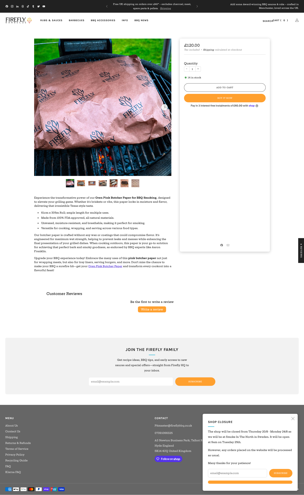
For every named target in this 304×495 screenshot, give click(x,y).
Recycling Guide (16, 460)
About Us (11, 425)
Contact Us (12, 431)
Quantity (191, 63)
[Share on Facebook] (222, 245)
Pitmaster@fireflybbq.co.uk (173, 425)
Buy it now (224, 98)
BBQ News (141, 20)
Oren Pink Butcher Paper (105, 266)
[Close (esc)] (293, 418)
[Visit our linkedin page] (17, 6)
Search (264, 21)
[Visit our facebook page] (7, 6)
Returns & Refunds (18, 443)
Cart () (280, 20)
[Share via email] (228, 245)
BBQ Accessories (103, 20)
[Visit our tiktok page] (28, 6)
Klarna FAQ (13, 472)
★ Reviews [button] (301, 250)
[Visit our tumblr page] (33, 6)
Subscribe (281, 473)
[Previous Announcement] (106, 6)
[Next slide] (164, 107)
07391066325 (164, 433)
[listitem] (152, 6)
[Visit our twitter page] (38, 6)
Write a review (152, 309)
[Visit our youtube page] (43, 6)
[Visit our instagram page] (12, 6)
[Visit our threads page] (22, 6)
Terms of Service (16, 448)
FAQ (8, 466)
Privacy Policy (14, 454)
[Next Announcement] (197, 6)
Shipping (165, 8)
